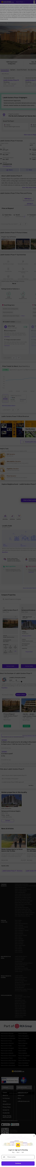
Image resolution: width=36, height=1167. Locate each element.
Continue (18, 1163)
